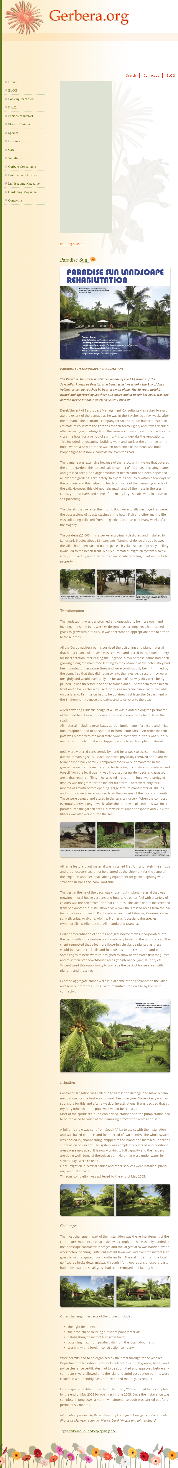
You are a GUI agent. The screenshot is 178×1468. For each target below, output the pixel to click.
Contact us (151, 75)
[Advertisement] (86, 157)
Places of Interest (19, 124)
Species (13, 132)
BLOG (171, 75)
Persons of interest (20, 115)
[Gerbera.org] (66, 19)
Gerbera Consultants (22, 166)
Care (11, 149)
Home (12, 82)
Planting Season (71, 244)
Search (131, 75)
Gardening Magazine (22, 192)
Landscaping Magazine (24, 183)
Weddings (15, 158)
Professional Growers (22, 175)
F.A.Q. (12, 107)
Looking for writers (21, 99)
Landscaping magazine (101, 1431)
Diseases (14, 141)
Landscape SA (76, 1431)
